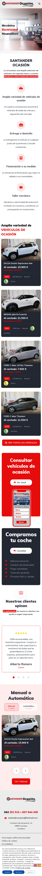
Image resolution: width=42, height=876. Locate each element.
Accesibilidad (7, 844)
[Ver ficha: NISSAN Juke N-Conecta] (21, 313)
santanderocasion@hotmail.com (23, 818)
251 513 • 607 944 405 (21, 812)
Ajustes (30, 872)
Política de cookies (9, 841)
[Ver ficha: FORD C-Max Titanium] (21, 414)
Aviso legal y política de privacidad (16, 837)
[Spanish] (39, 865)
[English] (35, 865)
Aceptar (7, 872)
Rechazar (19, 872)
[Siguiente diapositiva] (25, 770)
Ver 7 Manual (21, 781)
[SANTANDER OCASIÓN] (18, 4)
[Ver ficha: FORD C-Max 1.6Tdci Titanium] (21, 364)
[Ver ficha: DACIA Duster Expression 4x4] (21, 262)
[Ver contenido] (21, 29)
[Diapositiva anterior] (16, 770)
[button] (14, 677)
